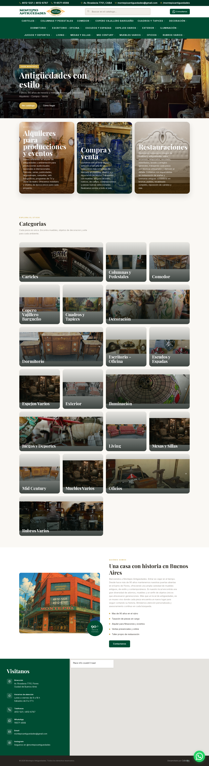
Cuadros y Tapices (150, 20)
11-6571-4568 (61, 2)
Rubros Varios (173, 35)
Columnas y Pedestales (57, 20)
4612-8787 (42, 2)
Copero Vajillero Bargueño (114, 20)
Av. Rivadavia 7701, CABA (97, 2)
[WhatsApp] (199, 756)
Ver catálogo (28, 105)
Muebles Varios (130, 35)
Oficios (152, 35)
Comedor (83, 20)
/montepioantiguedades (176, 2)
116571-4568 (20, 723)
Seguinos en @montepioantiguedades (32, 745)
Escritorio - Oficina (65, 28)
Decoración (177, 20)
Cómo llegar (49, 105)
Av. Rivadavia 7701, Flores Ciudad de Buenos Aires (26, 683)
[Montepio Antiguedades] (42, 11)
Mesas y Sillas (81, 35)
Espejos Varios (125, 28)
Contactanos (119, 644)
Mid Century (105, 35)
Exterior (148, 28)
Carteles (28, 20)
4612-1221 (27, 2)
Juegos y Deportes (37, 35)
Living (60, 35)
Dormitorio (38, 28)
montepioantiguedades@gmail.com (137, 2)
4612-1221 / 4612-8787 (24, 712)
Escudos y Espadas (98, 28)
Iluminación (168, 28)
